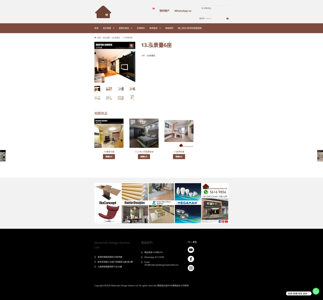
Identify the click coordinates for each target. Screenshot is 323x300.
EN (189, 242)
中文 (195, 242)
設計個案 (107, 28)
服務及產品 (124, 28)
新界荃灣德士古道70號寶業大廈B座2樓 (115, 261)
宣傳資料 (141, 28)
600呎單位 (116, 37)
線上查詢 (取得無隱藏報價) (190, 28)
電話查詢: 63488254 (153, 252)
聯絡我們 (169, 28)
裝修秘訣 (153, 28)
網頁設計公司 (179, 285)
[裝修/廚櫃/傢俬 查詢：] (316, 293)
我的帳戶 (164, 10)
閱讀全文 (109, 156)
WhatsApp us (182, 10)
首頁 (96, 28)
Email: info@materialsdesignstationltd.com (161, 263)
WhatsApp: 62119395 (154, 257)
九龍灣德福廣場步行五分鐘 (110, 266)
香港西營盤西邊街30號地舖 (110, 257)
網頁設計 (161, 285)
